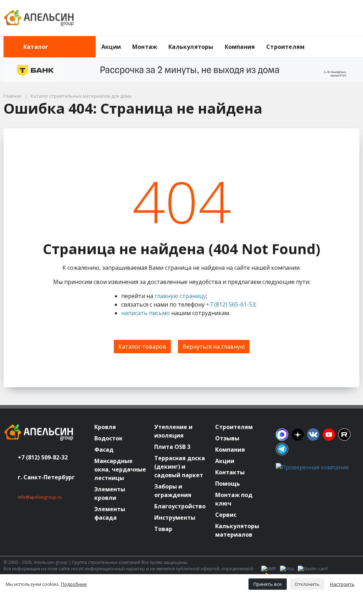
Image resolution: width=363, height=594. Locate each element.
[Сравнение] (331, 18)
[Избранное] (315, 18)
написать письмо (145, 313)
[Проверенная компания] (312, 467)
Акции (111, 47)
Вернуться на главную (214, 346)
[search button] (356, 40)
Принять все (267, 584)
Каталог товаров (142, 346)
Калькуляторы (190, 47)
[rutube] (344, 434)
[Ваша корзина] (348, 18)
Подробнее (74, 584)
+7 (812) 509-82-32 (43, 457)
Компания (240, 47)
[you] (329, 434)
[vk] (313, 434)
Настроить (342, 584)
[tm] (282, 449)
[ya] (297, 434)
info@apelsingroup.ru (40, 497)
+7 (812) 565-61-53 (230, 304)
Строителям (285, 47)
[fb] (282, 434)
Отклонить (307, 584)
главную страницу (180, 296)
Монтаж (144, 47)
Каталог (35, 47)
